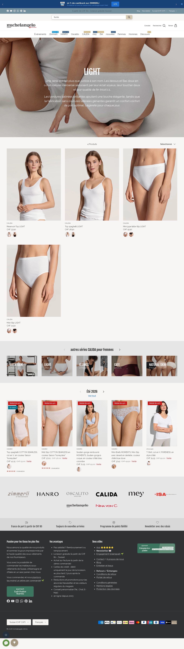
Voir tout (92, 396)
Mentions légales (104, 586)
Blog (138, 11)
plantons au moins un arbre (104, 11)
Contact (100, 559)
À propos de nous (115, 559)
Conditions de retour (106, 574)
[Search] (129, 17)
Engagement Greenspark (108, 554)
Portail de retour (104, 577)
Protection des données (107, 589)
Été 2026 (92, 392)
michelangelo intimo (20, 629)
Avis (98, 547)
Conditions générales (106, 582)
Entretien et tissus (104, 565)
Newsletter (146, 11)
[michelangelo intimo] (21, 25)
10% (115, 4)
